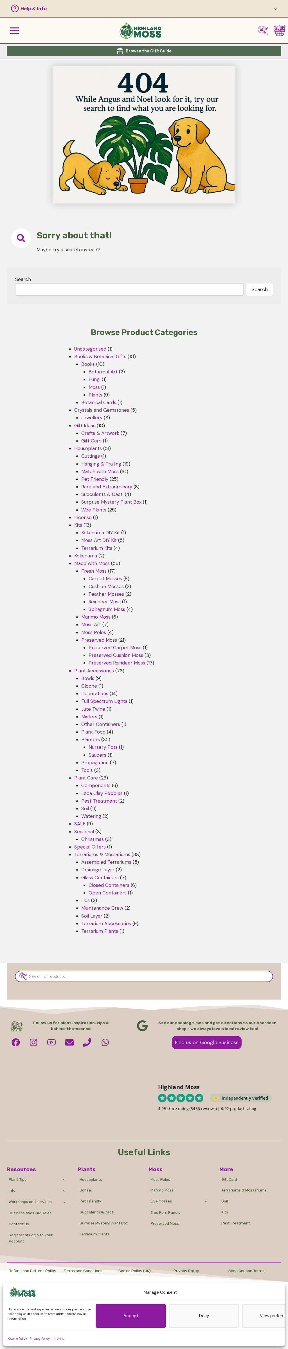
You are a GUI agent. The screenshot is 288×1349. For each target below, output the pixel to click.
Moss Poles (160, 1179)
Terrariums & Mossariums (244, 1190)
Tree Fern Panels (165, 1212)
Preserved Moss (164, 1223)
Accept (130, 1316)
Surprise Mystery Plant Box (104, 1223)
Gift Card (229, 1179)
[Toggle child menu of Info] (64, 1190)
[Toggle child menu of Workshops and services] (64, 1201)
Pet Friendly (90, 1201)
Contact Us (19, 1224)
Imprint (58, 1339)
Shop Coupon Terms (246, 1270)
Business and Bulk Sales (30, 1213)
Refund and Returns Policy (32, 1270)
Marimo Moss (162, 1190)
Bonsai (86, 1190)
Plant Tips (17, 1179)
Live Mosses (161, 1201)
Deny (204, 1316)
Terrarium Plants (94, 1234)
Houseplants (91, 1179)
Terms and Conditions (83, 1270)
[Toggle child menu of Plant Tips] (64, 1179)
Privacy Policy (40, 1339)
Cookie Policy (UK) (134, 1270)
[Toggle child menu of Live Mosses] (206, 1201)
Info (12, 1190)
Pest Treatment (235, 1223)
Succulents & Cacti (97, 1212)
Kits (224, 1212)
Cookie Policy (17, 1339)
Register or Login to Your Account (31, 1238)
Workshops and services (30, 1201)
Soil (224, 1201)
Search (23, 279)
